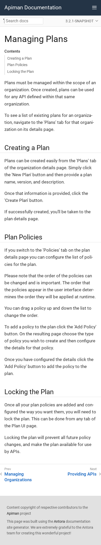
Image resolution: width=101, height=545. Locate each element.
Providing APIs (82, 474)
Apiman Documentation (33, 7)
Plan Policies (17, 65)
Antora (59, 521)
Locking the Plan (20, 71)
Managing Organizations (18, 476)
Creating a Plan (19, 58)
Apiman (13, 513)
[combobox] (23, 21)
